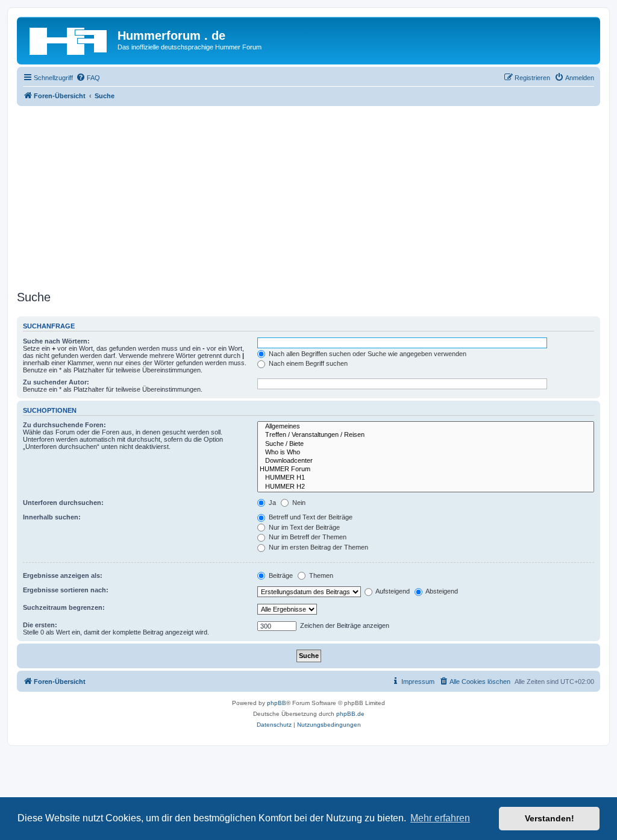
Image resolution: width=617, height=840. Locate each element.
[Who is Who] (425, 452)
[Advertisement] (308, 196)
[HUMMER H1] (425, 478)
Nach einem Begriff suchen (307, 363)
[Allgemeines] (425, 426)
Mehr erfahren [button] (440, 818)
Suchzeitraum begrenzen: (64, 607)
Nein (297, 502)
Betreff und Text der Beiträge (309, 517)
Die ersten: (40, 624)
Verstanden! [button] (549, 818)
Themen (320, 575)
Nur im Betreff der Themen (306, 537)
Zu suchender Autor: (56, 382)
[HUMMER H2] (425, 487)
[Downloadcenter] (425, 461)
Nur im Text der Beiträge (303, 527)
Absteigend (441, 591)
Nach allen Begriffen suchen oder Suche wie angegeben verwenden (366, 353)
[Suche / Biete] (425, 444)
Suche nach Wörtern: (56, 341)
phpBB (276, 703)
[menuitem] (88, 78)
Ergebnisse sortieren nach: (65, 590)
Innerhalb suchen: (52, 517)
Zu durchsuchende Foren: (64, 424)
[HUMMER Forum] (425, 469)
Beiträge (280, 575)
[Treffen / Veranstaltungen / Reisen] (425, 435)
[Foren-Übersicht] (68, 39)
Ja (271, 502)
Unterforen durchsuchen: (63, 502)
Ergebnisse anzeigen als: (62, 575)
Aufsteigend (392, 591)
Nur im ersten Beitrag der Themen (317, 547)
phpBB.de (350, 713)
